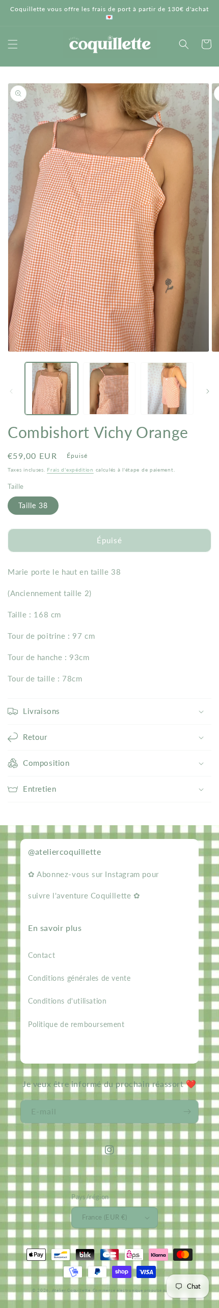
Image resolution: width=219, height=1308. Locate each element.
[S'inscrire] (187, 1112)
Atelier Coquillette (71, 1290)
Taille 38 (33, 505)
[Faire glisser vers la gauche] (11, 391)
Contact (41, 955)
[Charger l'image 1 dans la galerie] (51, 388)
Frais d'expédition (70, 469)
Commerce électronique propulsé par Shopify (140, 1290)
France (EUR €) (104, 1217)
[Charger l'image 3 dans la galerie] (167, 388)
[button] (13, 44)
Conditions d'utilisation (67, 1000)
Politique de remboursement (76, 1024)
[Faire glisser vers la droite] (208, 391)
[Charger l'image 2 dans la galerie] (109, 388)
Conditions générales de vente (79, 978)
